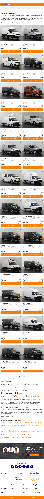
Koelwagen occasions (34, 425)
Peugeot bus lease (9, 432)
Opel (39, 399)
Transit (23, 485)
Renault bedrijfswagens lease (26, 430)
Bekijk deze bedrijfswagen (11, 51)
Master (12, 488)
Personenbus (35, 489)
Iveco (36, 399)
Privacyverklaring (19, 476)
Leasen (2, 474)
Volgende (24, 376)
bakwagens (34, 396)
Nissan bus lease (16, 432)
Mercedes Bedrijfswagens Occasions (10, 434)
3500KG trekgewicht (37, 492)
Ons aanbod (3, 473)
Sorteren (33, 497)
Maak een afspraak (34, 454)
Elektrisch (35, 491)
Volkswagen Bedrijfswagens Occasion (13, 436)
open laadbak (12, 397)
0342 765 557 (33, 476)
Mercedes (27, 399)
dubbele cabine (19, 396)
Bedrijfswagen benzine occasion (26, 422)
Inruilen (2, 476)
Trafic (23, 484)
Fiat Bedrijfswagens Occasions (24, 437)
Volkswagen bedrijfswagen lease (10, 431)
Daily (12, 487)
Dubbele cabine (36, 487)
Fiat (1, 484)
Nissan (2, 489)
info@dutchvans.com (35, 475)
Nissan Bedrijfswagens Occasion (11, 437)
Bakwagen (35, 484)
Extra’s (2, 477)
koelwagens (39, 396)
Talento (13, 492)
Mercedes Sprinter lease (15, 430)
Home (2, 472)
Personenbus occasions (5, 426)
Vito (23, 491)
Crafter (12, 485)
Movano (13, 489)
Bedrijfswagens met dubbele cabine (13, 425)
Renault (2, 400)
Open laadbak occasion (24, 426)
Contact (17, 474)
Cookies (17, 477)
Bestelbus (35, 485)
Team (16, 472)
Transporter (24, 489)
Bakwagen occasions (25, 425)
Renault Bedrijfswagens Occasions (26, 434)
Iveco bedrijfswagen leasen (23, 431)
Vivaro (23, 492)
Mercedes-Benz (4, 488)
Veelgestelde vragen (19, 473)
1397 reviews (14, 1)
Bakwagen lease (20, 428)
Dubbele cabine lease (28, 428)
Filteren (11, 497)
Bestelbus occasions (15, 426)
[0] (40, 4)
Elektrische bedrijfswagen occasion (12, 422)
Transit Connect (25, 487)
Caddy (12, 484)
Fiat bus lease (23, 432)
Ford (6, 400)
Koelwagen (35, 488)
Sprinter (13, 491)
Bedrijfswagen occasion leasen (10, 428)
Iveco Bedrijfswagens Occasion (27, 436)
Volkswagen (32, 399)
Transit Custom (25, 488)
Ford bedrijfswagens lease (34, 431)
